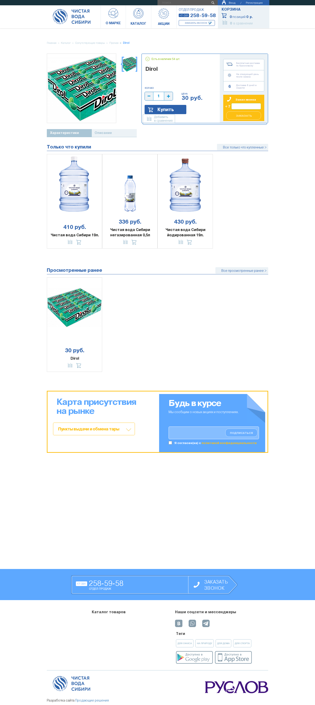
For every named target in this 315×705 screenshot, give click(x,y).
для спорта (242, 643)
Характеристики (64, 133)
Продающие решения (92, 700)
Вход (232, 2)
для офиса (185, 643)
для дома (223, 643)
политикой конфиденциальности (229, 443)
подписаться (241, 433)
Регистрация (254, 2)
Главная (51, 43)
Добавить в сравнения (163, 118)
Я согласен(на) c (215, 443)
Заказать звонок (196, 22)
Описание (103, 133)
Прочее (114, 43)
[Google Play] (194, 657)
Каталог (66, 43)
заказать (244, 116)
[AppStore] (233, 657)
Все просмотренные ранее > (244, 271)
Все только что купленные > (245, 147)
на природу (204, 643)
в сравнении (241, 23)
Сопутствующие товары (90, 43)
